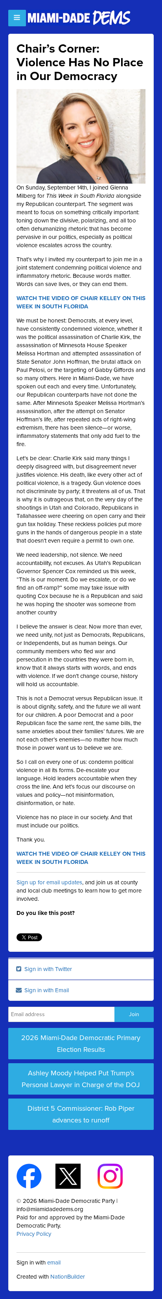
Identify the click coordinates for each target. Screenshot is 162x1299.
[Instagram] (117, 1175)
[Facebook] (36, 1175)
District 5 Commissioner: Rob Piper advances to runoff (81, 1114)
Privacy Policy (34, 1233)
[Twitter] (74, 1175)
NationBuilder (67, 1276)
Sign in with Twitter (47, 969)
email (54, 1262)
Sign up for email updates (49, 882)
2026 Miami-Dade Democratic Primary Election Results (80, 1043)
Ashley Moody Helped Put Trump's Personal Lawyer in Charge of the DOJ (81, 1079)
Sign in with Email (46, 990)
